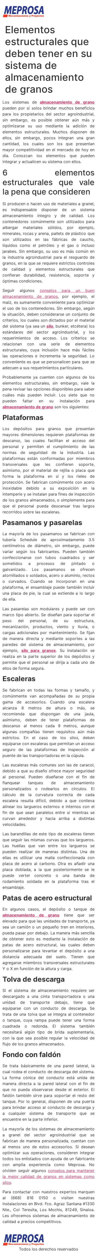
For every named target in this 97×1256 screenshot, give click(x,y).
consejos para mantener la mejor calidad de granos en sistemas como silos (48, 1176)
